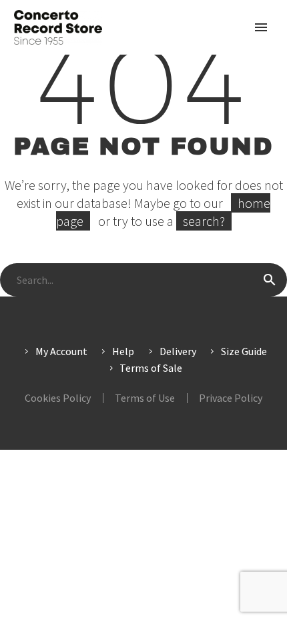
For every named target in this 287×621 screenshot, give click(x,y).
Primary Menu (261, 27)
